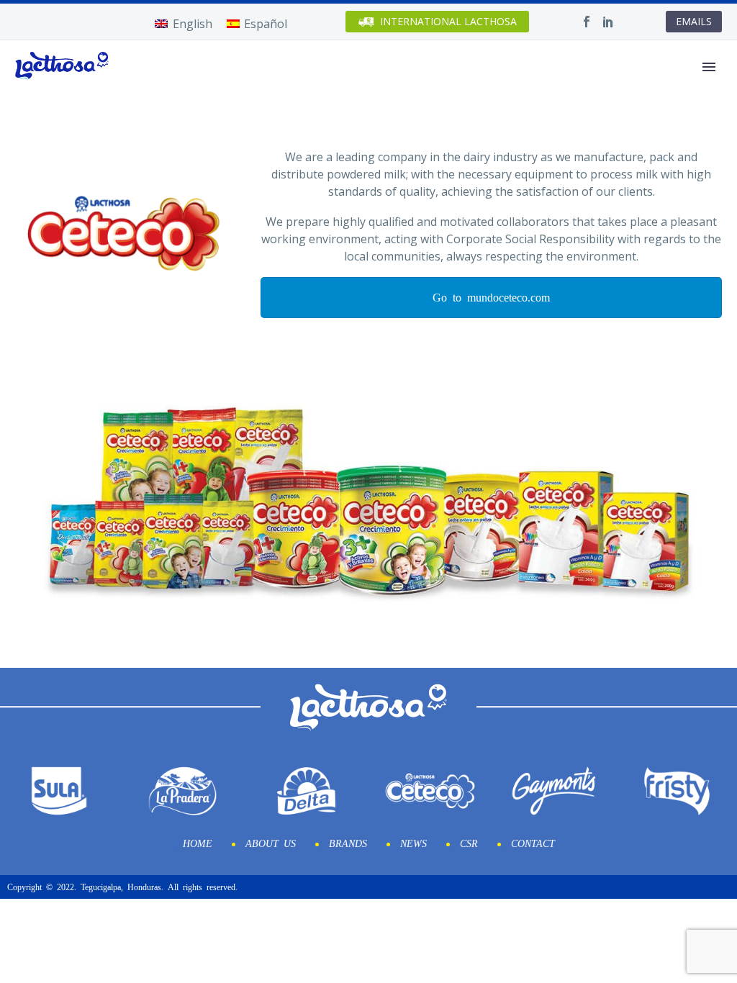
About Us (270, 843)
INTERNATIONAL (448, 21)
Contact (533, 843)
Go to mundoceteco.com (491, 296)
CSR (469, 843)
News (413, 843)
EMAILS (694, 21)
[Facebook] (586, 21)
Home (197, 843)
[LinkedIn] (608, 21)
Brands (348, 843)
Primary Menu (709, 67)
